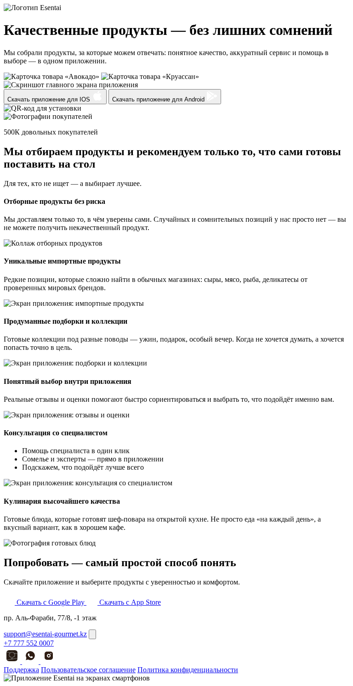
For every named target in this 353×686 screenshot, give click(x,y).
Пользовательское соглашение (88, 670)
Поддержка (21, 670)
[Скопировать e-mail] (92, 634)
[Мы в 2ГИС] (13, 661)
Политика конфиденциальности (187, 670)
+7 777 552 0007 (29, 643)
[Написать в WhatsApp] (31, 661)
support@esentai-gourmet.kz (45, 634)
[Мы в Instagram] (48, 661)
